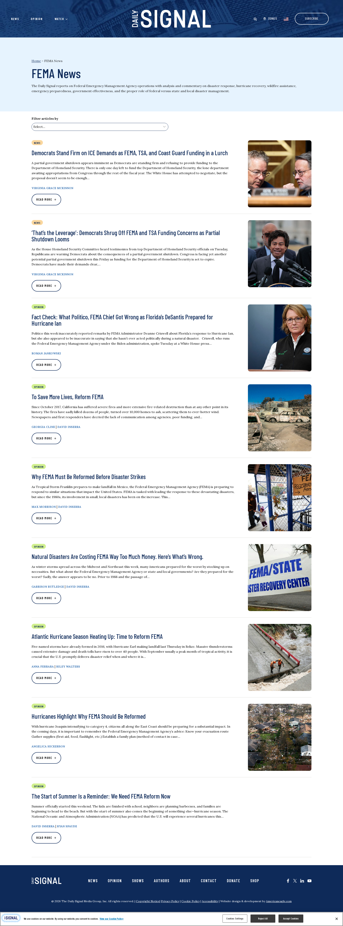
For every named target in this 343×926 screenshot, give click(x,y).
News (15, 19)
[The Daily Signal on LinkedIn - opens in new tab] (302, 881)
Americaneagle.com (279, 901)
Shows (138, 880)
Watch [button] (59, 19)
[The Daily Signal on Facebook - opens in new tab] (288, 881)
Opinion (36, 19)
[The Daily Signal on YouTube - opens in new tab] (309, 881)
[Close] (336, 918)
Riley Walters (68, 666)
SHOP (254, 880)
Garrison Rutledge (48, 586)
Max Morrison (44, 507)
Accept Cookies (291, 918)
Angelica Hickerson (48, 746)
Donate (233, 880)
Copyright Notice (148, 901)
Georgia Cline (43, 427)
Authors (162, 880)
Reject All (263, 918)
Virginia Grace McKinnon (52, 188)
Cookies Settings (235, 918)
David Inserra (68, 427)
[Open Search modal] (255, 19)
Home (36, 61)
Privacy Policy (170, 901)
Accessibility (210, 901)
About (185, 880)
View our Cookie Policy (111, 918)
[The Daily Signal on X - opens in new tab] (295, 881)
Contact (209, 880)
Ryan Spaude (67, 826)
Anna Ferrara (43, 666)
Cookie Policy (190, 901)
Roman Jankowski (46, 353)
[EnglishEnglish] (286, 19)
